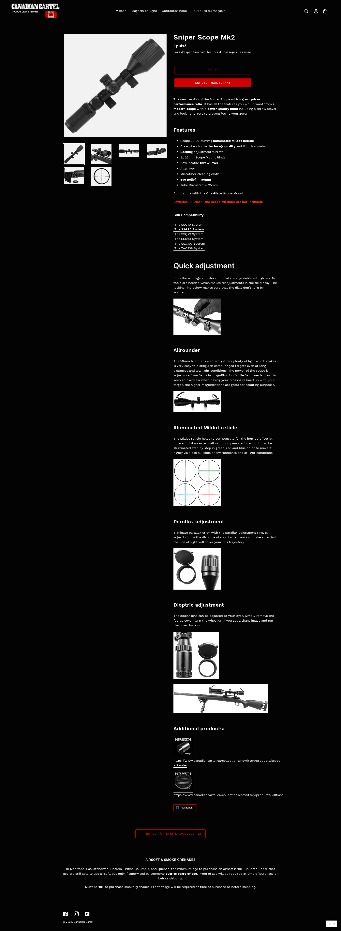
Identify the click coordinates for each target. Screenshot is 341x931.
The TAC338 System (189, 248)
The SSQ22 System (188, 234)
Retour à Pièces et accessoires (173, 833)
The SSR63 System (188, 239)
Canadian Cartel (83, 921)
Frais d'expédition (186, 52)
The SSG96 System (189, 229)
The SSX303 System (189, 243)
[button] (331, 924)
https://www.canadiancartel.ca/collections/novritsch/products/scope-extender (227, 763)
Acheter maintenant (213, 82)
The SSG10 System (188, 224)
